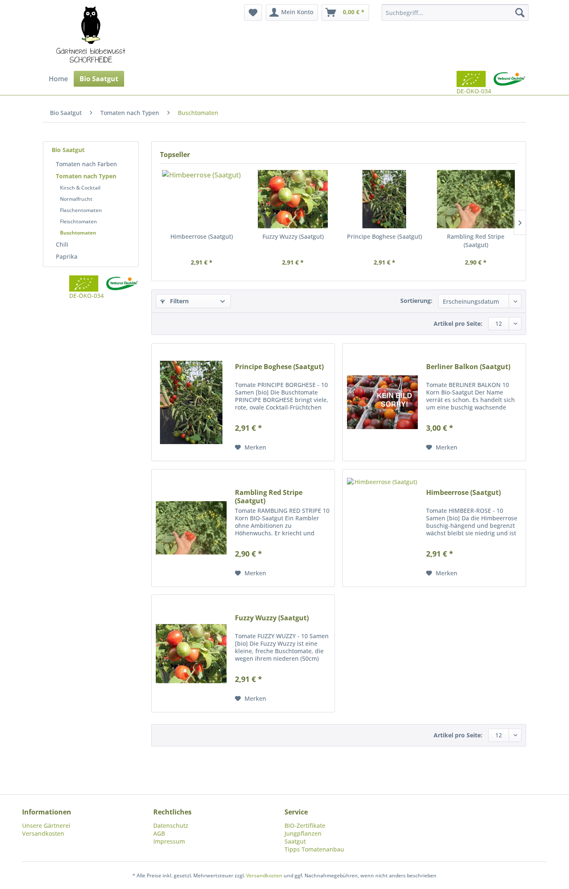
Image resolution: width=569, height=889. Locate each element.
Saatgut (295, 841)
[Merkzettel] (253, 12)
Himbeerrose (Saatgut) (201, 236)
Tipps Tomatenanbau (314, 849)
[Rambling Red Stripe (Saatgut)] (476, 199)
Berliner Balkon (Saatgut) (468, 366)
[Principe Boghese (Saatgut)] (384, 199)
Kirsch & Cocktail (80, 187)
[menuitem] (253, 12)
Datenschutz (170, 825)
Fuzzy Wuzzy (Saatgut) (293, 236)
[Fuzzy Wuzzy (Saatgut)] (293, 199)
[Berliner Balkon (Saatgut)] (382, 402)
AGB (159, 833)
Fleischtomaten (78, 221)
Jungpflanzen (303, 833)
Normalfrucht (76, 198)
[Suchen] (520, 12)
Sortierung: (416, 301)
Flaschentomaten (81, 210)
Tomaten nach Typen (86, 176)
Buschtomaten (78, 232)
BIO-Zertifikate (304, 825)
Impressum (169, 841)
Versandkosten (43, 833)
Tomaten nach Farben (86, 164)
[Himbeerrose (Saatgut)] (201, 199)
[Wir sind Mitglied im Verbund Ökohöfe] (509, 83)
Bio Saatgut (68, 150)
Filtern (178, 301)
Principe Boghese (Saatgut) (384, 236)
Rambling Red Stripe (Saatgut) (475, 240)
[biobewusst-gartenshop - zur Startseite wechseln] (90, 35)
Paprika (66, 256)
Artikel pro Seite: (458, 323)
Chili (62, 244)
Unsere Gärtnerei (46, 825)
